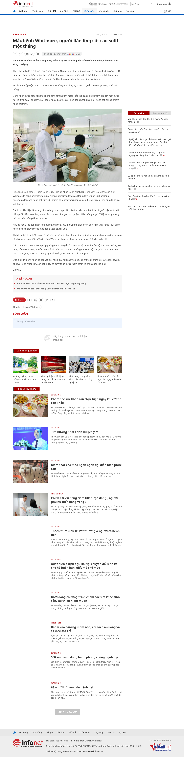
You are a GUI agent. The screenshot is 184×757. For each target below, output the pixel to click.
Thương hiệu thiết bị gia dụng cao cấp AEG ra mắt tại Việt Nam (53, 379)
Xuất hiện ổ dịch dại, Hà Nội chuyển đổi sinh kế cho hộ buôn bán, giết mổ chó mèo (84, 566)
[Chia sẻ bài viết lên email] (26, 54)
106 (137, 199)
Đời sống (23, 11)
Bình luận (19, 300)
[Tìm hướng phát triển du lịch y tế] (30, 438)
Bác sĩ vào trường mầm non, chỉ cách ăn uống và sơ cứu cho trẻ (85, 629)
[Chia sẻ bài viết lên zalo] (21, 54)
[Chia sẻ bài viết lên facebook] (15, 54)
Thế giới (52, 11)
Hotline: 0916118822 (119, 4)
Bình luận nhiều (160, 113)
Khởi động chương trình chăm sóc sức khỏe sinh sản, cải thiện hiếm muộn (85, 599)
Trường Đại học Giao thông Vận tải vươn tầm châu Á (24, 379)
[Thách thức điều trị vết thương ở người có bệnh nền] (30, 537)
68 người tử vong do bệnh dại (72, 687)
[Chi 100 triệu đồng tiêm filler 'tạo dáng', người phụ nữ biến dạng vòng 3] (30, 504)
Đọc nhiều (139, 113)
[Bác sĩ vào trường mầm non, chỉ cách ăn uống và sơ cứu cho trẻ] (30, 633)
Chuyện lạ (104, 11)
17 (163, 155)
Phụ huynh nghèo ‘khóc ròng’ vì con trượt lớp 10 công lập (46, 288)
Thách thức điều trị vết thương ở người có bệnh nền (85, 533)
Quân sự (117, 11)
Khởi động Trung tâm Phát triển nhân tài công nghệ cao (80, 379)
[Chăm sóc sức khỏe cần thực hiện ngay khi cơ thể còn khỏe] (109, 364)
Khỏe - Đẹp (19, 34)
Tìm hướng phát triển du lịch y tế (74, 432)
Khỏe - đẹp (89, 11)
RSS (169, 11)
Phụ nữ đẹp (57, 493)
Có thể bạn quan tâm (27, 350)
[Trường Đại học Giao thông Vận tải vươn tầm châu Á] (25, 364)
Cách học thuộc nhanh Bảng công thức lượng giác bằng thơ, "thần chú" (146, 154)
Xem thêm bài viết (67, 712)
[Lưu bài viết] (38, 54)
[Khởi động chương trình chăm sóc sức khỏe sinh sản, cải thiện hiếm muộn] (30, 603)
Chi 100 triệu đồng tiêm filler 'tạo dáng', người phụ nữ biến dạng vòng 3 (84, 500)
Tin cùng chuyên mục (27, 388)
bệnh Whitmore (32, 307)
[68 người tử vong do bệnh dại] (30, 694)
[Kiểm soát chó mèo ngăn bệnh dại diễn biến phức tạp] (30, 471)
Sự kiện (130, 11)
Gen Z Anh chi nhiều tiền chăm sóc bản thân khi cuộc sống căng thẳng (51, 283)
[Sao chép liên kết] (32, 54)
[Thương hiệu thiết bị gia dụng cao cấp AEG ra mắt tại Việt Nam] (53, 364)
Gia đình (64, 11)
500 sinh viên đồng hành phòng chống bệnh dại (84, 657)
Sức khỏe (56, 394)
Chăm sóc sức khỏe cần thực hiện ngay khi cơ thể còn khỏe (109, 379)
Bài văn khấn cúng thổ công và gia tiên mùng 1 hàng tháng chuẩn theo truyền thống (147, 165)
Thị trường (37, 11)
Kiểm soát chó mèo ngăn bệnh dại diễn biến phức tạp (86, 467)
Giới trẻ (76, 11)
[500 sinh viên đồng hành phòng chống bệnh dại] (30, 663)
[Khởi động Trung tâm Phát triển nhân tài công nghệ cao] (81, 364)
